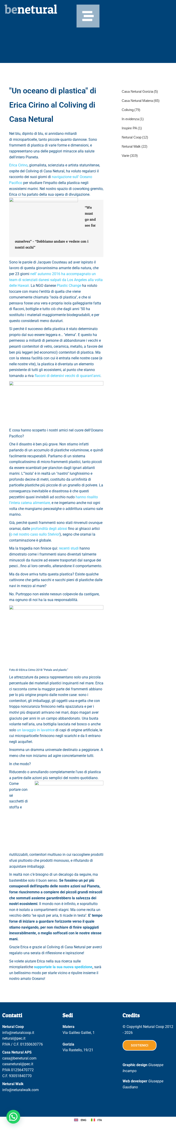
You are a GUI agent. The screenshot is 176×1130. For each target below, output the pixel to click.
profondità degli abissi (49, 528)
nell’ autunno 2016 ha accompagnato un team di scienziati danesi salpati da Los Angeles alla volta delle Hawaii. (56, 280)
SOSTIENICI (139, 1045)
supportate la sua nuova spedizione (63, 967)
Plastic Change (69, 285)
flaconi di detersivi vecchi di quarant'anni (67, 376)
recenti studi (69, 548)
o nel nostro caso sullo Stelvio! (35, 534)
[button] (13, 1117)
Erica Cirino (18, 165)
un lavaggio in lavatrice (36, 730)
